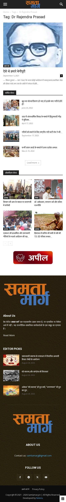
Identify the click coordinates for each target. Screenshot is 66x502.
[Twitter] (37, 477)
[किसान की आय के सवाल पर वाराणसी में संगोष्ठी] (17, 189)
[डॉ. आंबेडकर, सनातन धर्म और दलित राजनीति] (48, 189)
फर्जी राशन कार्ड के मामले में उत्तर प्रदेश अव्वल (39, 147)
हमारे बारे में (25, 489)
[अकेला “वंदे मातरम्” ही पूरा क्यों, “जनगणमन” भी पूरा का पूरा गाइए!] (11, 391)
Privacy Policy (38, 489)
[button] (5, 4)
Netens (39, 498)
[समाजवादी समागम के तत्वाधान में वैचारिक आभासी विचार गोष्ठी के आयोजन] (11, 360)
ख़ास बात (6, 66)
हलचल (6, 198)
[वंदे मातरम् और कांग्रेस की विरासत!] (11, 375)
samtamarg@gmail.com (39, 455)
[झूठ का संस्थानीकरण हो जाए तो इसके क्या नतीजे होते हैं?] (11, 105)
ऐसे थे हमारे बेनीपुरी (14, 71)
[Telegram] (28, 477)
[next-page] (10, 244)
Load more (32, 162)
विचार (36, 198)
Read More (9, 335)
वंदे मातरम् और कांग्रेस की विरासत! (35, 371)
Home (6, 12)
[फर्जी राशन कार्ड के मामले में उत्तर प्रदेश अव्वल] (11, 151)
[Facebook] (20, 477)
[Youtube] (46, 477)
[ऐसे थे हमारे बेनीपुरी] (33, 45)
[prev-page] (5, 244)
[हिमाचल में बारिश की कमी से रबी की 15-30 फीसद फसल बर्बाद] (48, 220)
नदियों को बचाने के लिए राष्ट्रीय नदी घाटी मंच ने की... (42, 132)
